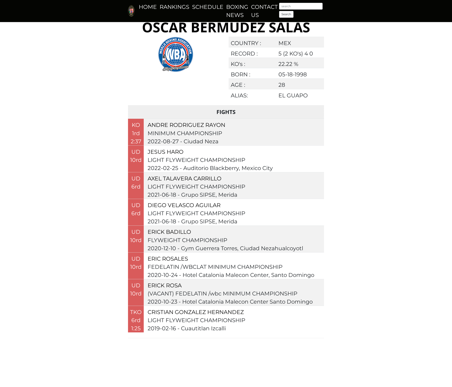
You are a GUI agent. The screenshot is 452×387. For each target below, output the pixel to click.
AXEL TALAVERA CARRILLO (184, 178)
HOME (148, 7)
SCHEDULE (207, 7)
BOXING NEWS (237, 11)
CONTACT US (264, 11)
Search (286, 14)
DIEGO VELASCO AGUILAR (184, 205)
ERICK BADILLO (169, 231)
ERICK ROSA (165, 285)
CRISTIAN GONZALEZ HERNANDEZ (196, 312)
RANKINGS (174, 7)
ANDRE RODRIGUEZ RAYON (186, 125)
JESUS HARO (165, 151)
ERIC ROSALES (168, 258)
